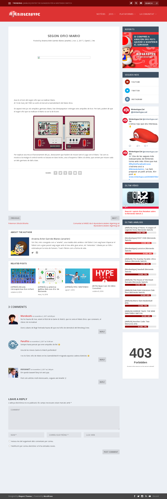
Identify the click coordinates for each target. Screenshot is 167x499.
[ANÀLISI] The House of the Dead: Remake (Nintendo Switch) (139, 281)
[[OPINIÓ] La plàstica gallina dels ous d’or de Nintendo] (50, 276)
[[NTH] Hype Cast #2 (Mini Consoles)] (104, 275)
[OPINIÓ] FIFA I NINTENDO (76, 287)
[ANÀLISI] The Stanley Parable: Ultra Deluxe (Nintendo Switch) (140, 260)
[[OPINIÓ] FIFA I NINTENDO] (77, 276)
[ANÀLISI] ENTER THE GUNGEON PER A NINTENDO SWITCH (47, 3)
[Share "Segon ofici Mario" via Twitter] (60, 172)
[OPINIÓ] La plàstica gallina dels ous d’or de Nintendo (48, 289)
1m (130, 121)
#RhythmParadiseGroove (140, 164)
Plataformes (126, 14)
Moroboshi (26, 315)
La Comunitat (147, 14)
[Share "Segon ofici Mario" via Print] (80, 172)
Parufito (25, 341)
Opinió (87, 40)
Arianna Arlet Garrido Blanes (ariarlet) (56, 40)
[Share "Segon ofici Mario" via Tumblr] (65, 172)
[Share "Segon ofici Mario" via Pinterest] (70, 172)
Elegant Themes (25, 496)
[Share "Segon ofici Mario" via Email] (75, 172)
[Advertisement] (64, 194)
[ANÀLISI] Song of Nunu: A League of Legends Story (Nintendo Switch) (140, 228)
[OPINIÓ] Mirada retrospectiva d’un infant (22, 288)
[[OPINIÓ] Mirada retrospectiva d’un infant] (23, 276)
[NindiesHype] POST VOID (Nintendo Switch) (140, 239)
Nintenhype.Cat (138, 109)
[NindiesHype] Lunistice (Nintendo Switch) (139, 249)
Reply (102, 331)
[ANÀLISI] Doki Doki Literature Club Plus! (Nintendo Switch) (140, 291)
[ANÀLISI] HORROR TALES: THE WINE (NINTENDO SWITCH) (140, 312)
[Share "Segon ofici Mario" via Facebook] (55, 172)
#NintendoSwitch (136, 169)
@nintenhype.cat (139, 112)
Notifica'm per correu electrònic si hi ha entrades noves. (33, 446)
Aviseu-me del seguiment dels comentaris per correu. (32, 441)
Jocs (111, 14)
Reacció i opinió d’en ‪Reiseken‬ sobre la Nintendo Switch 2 (140, 212)
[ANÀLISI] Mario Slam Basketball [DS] (138, 302)
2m (130, 154)
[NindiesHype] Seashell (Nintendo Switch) (139, 270)
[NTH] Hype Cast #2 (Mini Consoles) (104, 287)
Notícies (101, 14)
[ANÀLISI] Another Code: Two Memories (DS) (137, 322)
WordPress (48, 496)
